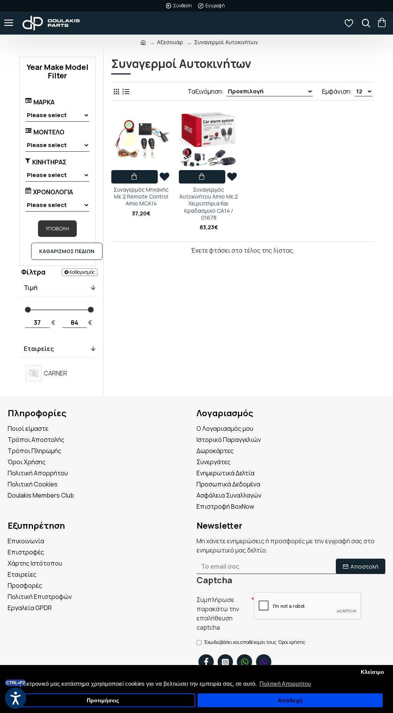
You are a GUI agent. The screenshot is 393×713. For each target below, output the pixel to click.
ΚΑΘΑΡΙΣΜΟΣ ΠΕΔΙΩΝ (66, 251)
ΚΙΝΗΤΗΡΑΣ (49, 162)
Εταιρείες (39, 348)
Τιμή (31, 287)
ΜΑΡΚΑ (43, 102)
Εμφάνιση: (337, 91)
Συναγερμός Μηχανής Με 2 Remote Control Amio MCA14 (141, 196)
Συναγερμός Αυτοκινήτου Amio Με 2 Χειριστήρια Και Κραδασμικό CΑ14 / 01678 (208, 203)
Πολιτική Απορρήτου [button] (285, 683)
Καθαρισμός (82, 272)
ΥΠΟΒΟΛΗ (57, 228)
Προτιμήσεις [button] (103, 700)
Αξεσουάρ (170, 42)
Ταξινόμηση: (206, 91)
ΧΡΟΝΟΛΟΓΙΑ (53, 192)
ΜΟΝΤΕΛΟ (48, 132)
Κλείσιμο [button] (372, 672)
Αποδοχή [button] (290, 700)
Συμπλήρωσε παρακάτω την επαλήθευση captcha (217, 614)
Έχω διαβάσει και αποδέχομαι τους (254, 642)
